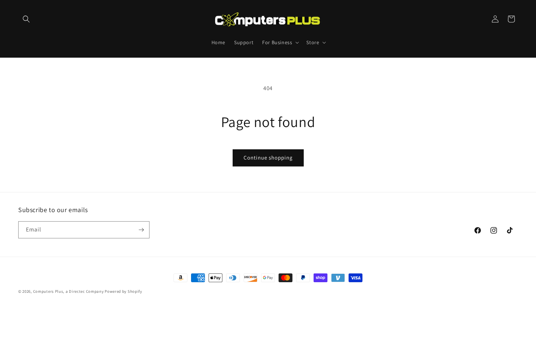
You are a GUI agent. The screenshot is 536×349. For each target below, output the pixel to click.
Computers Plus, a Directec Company (68, 291)
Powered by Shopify (123, 291)
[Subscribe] (141, 229)
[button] (26, 19)
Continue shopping (268, 157)
